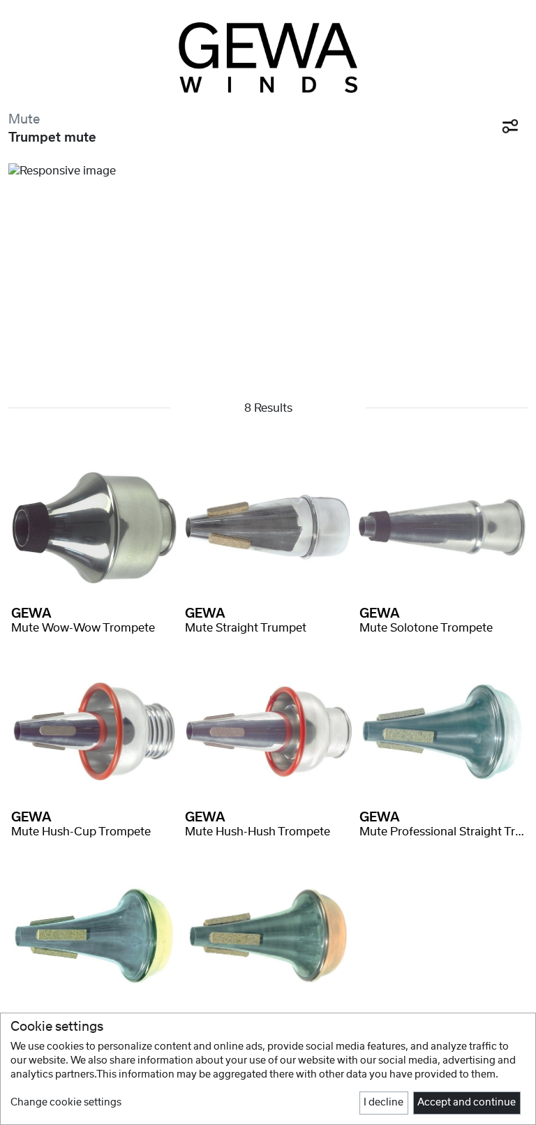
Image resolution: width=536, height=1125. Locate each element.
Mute (24, 119)
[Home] (268, 57)
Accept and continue (466, 1103)
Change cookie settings (65, 1103)
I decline (383, 1103)
